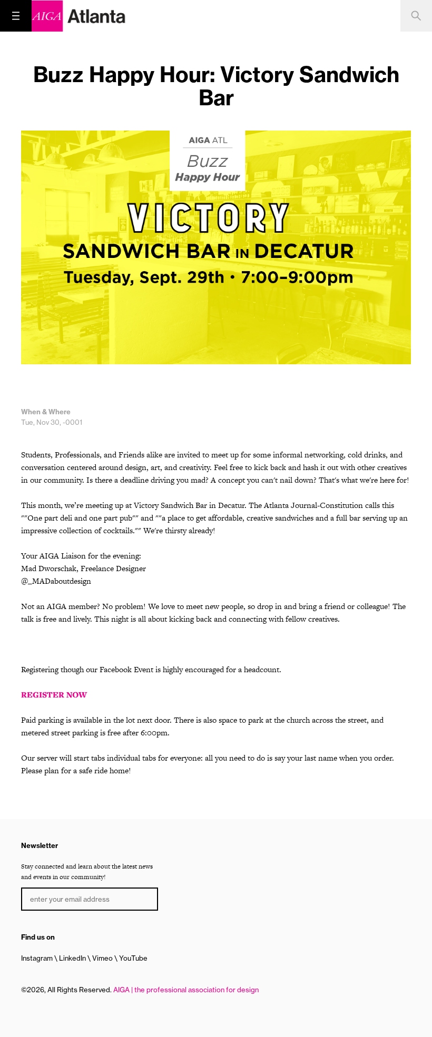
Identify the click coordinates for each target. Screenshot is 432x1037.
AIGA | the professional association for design (186, 989)
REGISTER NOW (54, 694)
